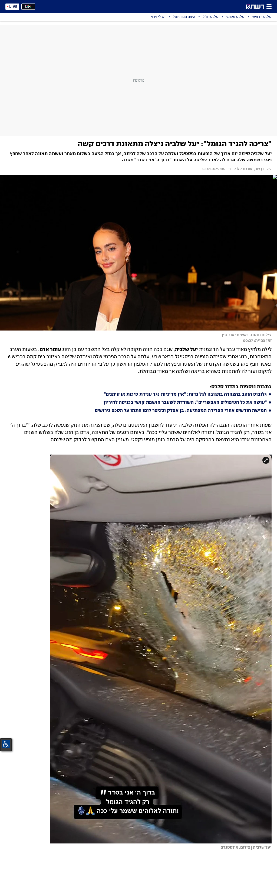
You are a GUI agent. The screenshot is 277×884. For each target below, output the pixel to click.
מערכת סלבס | (242, 169)
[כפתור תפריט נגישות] (6, 744)
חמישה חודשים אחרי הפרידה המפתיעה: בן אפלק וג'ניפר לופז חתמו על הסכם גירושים (181, 411)
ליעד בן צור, (262, 169)
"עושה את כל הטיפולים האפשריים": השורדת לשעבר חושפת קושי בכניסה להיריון (185, 403)
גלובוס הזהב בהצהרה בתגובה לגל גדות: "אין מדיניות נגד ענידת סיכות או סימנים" (185, 395)
